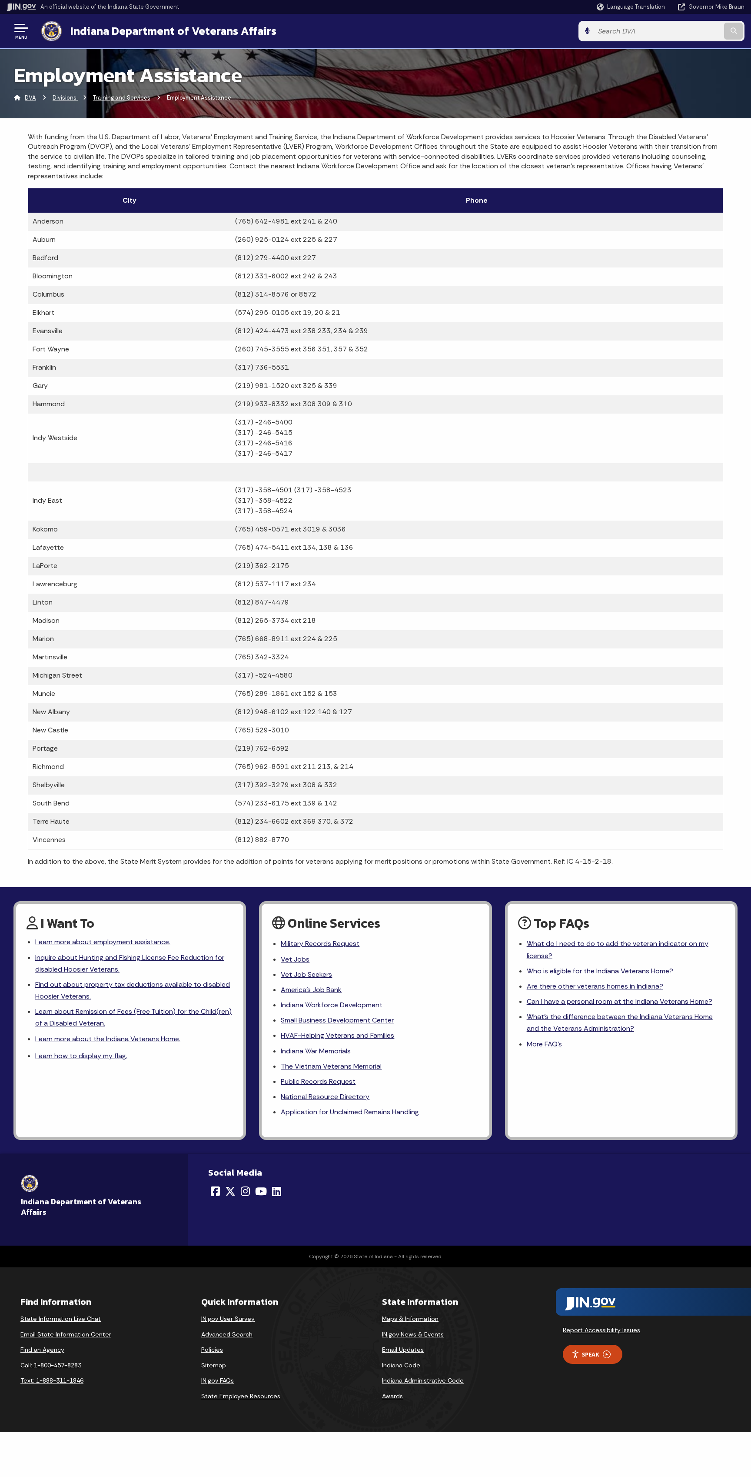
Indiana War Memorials (316, 1051)
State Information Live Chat (60, 1319)
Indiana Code (401, 1365)
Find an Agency (42, 1349)
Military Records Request (320, 943)
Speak (590, 1354)
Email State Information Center (65, 1334)
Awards (392, 1396)
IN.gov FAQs (217, 1380)
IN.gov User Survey (228, 1319)
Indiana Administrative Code (423, 1380)
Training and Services (121, 97)
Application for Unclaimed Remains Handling (350, 1111)
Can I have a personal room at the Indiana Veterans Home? (619, 1001)
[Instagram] (245, 1191)
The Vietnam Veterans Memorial (331, 1066)
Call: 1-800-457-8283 (50, 1365)
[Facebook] (215, 1191)
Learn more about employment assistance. (102, 941)
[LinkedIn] (276, 1191)
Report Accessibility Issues (601, 1330)
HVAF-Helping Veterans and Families (337, 1035)
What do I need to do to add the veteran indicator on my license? (617, 949)
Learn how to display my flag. (81, 1055)
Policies (212, 1349)
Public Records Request (318, 1081)
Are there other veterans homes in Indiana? (595, 986)
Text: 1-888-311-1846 (51, 1380)
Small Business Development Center (337, 1020)
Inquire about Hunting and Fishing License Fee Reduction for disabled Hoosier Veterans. (129, 963)
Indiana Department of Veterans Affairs (173, 31)
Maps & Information (410, 1319)
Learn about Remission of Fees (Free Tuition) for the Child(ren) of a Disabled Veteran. (133, 1017)
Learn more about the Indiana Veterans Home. (107, 1038)
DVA (30, 97)
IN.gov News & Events (413, 1334)
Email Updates (403, 1349)
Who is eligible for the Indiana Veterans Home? (600, 971)
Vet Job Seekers (306, 974)
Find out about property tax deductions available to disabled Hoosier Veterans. (132, 990)
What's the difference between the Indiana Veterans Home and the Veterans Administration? (620, 1022)
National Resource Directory (325, 1096)
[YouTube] (261, 1191)
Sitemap (213, 1365)
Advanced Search (227, 1334)
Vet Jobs (295, 959)
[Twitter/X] (230, 1191)
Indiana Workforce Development (331, 1004)
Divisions (65, 97)
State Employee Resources (240, 1396)
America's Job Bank (311, 989)
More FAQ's (544, 1044)
